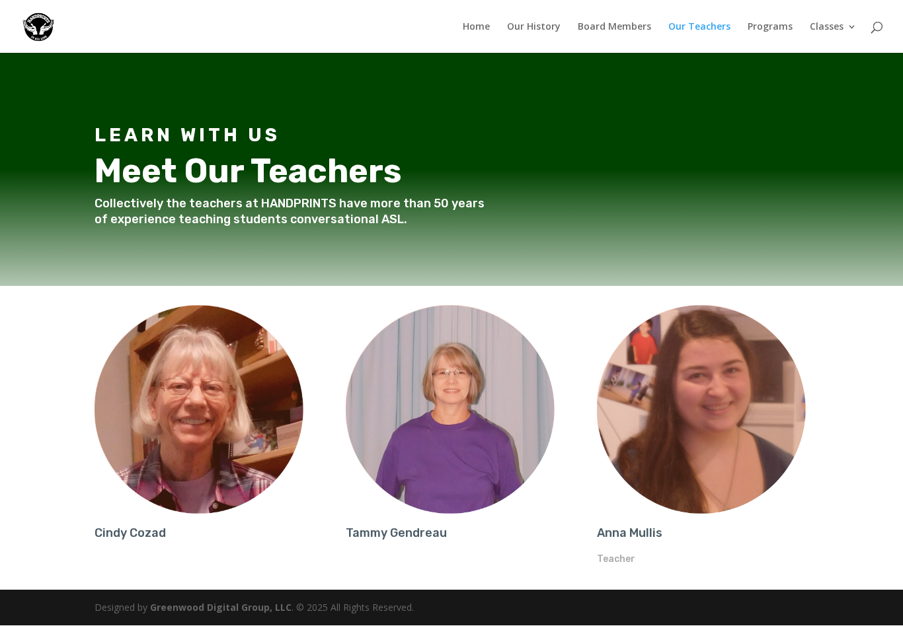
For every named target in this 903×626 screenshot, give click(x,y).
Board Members (614, 27)
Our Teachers (699, 27)
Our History (534, 27)
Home (476, 27)
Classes (827, 27)
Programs (770, 27)
